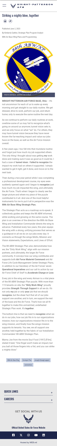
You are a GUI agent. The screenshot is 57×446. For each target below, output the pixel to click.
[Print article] (5, 21)
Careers (9, 399)
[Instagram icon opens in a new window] (28, 435)
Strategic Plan (27, 360)
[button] (4, 6)
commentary (28, 364)
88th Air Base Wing (13, 360)
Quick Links (11, 391)
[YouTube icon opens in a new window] (36, 435)
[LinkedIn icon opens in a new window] (44, 435)
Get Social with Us (28, 411)
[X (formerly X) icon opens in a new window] (21, 435)
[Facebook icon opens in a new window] (13, 435)
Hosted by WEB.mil (28, 442)
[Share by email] (10, 21)
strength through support (42, 360)
